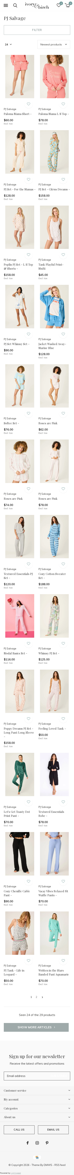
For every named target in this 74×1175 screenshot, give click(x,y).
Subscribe (58, 1076)
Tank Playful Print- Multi (51, 266)
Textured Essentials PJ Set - (18, 576)
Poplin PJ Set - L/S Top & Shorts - (18, 266)
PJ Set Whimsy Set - (16, 344)
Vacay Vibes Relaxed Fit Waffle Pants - (53, 893)
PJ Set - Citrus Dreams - (54, 189)
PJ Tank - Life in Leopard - (14, 972)
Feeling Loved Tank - (52, 728)
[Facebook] (28, 1143)
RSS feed (59, 1164)
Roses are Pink (48, 423)
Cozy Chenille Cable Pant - (17, 893)
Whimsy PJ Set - (49, 653)
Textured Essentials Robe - (51, 814)
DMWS (48, 1164)
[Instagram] (37, 1143)
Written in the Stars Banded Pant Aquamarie (54, 972)
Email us (53, 1129)
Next (42, 997)
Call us (19, 1129)
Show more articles (35, 1027)
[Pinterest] (47, 1143)
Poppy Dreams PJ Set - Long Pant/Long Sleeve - (19, 732)
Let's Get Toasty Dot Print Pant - (17, 814)
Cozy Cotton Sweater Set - (52, 576)
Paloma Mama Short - (17, 114)
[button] (5, 5)
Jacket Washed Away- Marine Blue (52, 346)
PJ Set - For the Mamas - (19, 189)
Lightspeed (16, 1173)
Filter (37, 30)
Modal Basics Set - (15, 653)
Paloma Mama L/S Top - (54, 114)
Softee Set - (11, 423)
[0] (67, 5)
